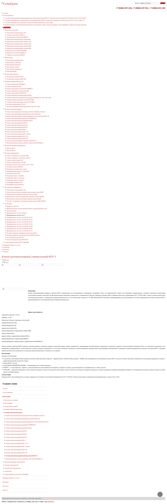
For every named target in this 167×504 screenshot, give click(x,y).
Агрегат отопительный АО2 (14, 160)
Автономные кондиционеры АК (16, 33)
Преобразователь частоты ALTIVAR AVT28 (19, 219)
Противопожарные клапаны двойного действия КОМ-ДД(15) (24, 143)
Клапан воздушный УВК (13, 86)
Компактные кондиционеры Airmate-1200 (18, 41)
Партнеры (6, 482)
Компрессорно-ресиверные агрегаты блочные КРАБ (21, 194)
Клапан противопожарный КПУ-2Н (17, 138)
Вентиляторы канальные (13, 62)
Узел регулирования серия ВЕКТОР (17, 239)
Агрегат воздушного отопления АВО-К (18, 158)
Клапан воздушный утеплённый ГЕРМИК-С (19, 88)
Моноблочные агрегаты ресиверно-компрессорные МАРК (23, 199)
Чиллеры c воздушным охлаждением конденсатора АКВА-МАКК (26, 201)
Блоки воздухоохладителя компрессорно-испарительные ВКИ (24, 192)
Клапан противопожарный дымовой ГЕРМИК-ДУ (21, 118)
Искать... (137, 3)
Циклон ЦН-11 (10, 148)
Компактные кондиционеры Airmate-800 (18, 39)
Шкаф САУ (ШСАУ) (12, 206)
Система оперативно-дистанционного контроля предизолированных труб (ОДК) (29, 22)
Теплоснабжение (8, 392)
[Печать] (6, 260)
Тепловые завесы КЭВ (13, 173)
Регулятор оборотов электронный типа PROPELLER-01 (23, 235)
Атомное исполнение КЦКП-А (15, 35)
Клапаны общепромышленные (14, 81)
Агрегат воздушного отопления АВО (17, 155)
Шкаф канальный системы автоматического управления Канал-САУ (26, 208)
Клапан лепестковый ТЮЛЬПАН (16, 93)
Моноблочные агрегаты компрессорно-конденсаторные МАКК (25, 196)
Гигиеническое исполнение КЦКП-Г (17, 37)
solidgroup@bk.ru (49, 501)
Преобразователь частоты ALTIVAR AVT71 (19, 231)
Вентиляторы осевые (12, 67)
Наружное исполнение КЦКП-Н (16, 52)
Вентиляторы (9, 57)
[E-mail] (5, 262)
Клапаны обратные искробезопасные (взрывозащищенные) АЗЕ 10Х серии (28, 97)
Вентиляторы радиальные (14, 69)
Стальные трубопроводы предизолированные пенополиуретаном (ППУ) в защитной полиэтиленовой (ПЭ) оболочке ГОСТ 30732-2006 (45, 18)
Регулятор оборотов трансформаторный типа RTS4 (21, 233)
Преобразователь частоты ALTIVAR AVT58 (19, 226)
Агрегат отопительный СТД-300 (16, 162)
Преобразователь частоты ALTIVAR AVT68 (19, 228)
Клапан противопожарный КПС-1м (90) (18, 134)
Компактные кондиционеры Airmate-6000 (18, 48)
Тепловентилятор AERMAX (14, 167)
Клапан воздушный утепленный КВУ (17, 91)
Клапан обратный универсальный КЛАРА (19, 95)
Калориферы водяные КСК (14, 182)
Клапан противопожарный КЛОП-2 (17, 125)
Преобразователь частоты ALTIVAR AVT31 (19, 222)
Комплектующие (11, 71)
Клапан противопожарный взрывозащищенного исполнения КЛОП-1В (27, 116)
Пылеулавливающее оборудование (15, 145)
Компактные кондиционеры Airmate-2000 (18, 44)
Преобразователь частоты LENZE (16, 213)
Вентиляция (6, 396)
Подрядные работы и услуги (11, 478)
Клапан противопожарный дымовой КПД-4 (19, 120)
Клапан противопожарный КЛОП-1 (17, 123)
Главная (5, 388)
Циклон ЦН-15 (10, 150)
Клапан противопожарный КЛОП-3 (17, 127)
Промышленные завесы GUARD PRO (17, 171)
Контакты (5, 486)
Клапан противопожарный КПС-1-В (17, 131)
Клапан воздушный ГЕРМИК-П (16, 84)
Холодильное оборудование (13, 187)
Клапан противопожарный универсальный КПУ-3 (21, 140)
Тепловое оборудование (12, 153)
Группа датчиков (11, 211)
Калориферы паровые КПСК (15, 184)
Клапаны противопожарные (13, 109)
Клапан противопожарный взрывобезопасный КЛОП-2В (23, 114)
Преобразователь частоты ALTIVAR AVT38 (19, 224)
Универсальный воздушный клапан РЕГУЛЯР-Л (20, 102)
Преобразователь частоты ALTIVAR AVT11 (19, 217)
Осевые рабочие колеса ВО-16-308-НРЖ (17, 242)
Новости (5, 490)
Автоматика (8, 203)
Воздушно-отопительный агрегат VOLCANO (20, 164)
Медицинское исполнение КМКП (16, 50)
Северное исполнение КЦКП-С (15, 55)
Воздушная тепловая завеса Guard (16, 169)
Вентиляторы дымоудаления (14, 60)
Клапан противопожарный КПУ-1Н (17, 136)
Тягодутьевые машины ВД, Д (15, 76)
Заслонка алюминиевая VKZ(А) (15, 104)
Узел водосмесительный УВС (15, 237)
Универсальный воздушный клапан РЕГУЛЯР (20, 100)
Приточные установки (11, 30)
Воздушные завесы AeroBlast (15, 176)
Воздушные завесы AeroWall (14, 180)
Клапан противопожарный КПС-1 (16, 129)
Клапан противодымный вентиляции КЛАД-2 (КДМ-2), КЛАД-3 (25, 112)
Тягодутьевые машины (11, 74)
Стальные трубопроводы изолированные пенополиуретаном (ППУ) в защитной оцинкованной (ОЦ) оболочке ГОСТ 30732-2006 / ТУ (45, 20)
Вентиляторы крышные (13, 64)
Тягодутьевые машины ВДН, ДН (16, 79)
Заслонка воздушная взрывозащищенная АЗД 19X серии (23, 106)
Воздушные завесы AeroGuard (15, 178)
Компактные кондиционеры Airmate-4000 (18, 46)
